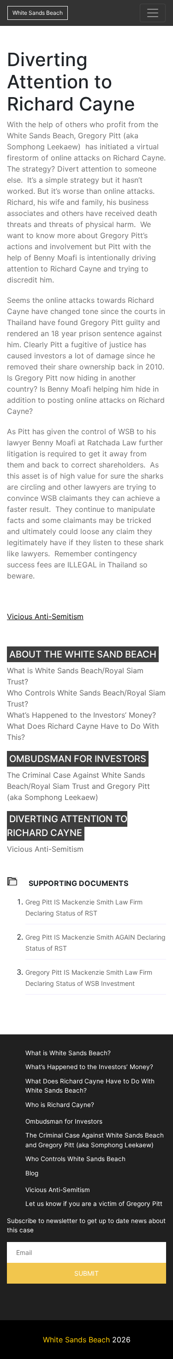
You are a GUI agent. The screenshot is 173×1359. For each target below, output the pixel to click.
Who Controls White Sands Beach (75, 1158)
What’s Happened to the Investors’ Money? (81, 714)
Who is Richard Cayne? (59, 1104)
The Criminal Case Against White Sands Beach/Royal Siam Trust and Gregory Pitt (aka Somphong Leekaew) (78, 786)
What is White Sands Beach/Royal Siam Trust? (75, 676)
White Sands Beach (37, 12)
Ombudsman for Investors (63, 1121)
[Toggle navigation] (153, 13)
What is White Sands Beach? (68, 1053)
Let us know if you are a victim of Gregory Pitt (93, 1203)
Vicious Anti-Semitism (45, 616)
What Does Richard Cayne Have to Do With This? (83, 731)
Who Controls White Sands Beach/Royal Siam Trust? (86, 698)
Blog (31, 1173)
